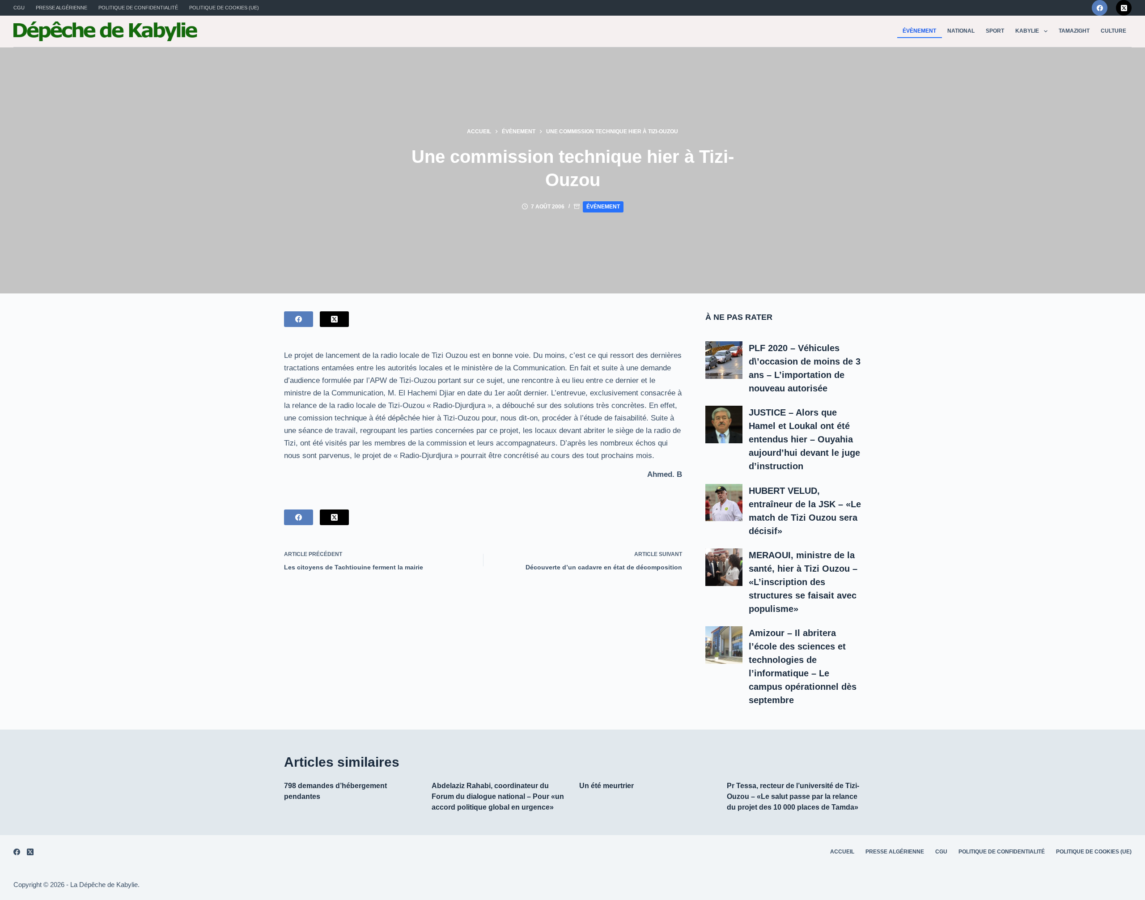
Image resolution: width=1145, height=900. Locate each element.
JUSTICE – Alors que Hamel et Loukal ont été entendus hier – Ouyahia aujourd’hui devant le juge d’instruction (804, 439)
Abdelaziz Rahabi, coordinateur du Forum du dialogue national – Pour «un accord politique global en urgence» (498, 796)
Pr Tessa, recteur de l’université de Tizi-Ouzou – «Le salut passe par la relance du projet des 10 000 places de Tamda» (793, 796)
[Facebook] (1099, 8)
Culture (1113, 31)
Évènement (919, 31)
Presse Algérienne (61, 7)
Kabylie (1027, 31)
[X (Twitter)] (1124, 8)
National (961, 31)
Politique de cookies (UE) (224, 7)
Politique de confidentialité (138, 7)
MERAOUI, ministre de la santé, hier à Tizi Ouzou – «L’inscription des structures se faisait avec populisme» (803, 582)
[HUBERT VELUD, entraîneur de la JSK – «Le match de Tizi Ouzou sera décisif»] (724, 503)
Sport (995, 31)
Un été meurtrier (606, 786)
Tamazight (1074, 31)
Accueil (842, 852)
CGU (19, 7)
